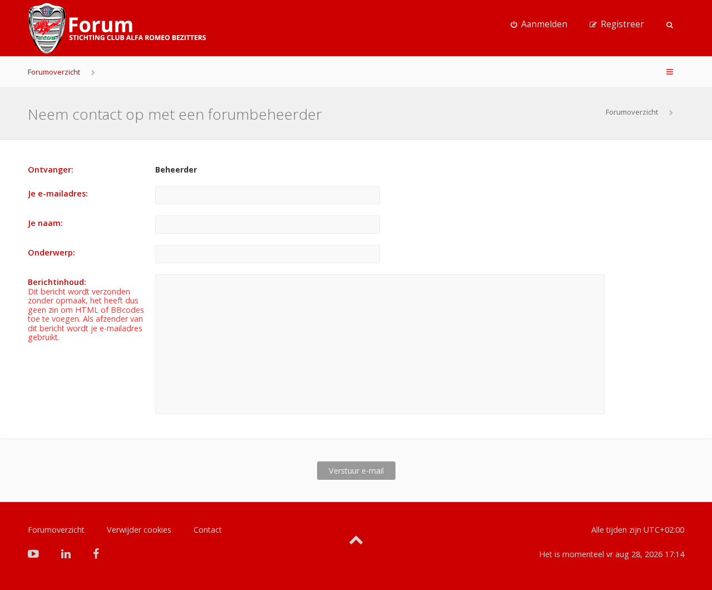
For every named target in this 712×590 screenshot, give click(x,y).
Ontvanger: (50, 169)
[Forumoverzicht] (117, 28)
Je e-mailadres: (58, 193)
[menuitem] (539, 24)
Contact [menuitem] (208, 529)
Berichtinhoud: (57, 282)
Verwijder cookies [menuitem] (139, 529)
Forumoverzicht (54, 72)
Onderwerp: (51, 252)
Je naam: (45, 223)
